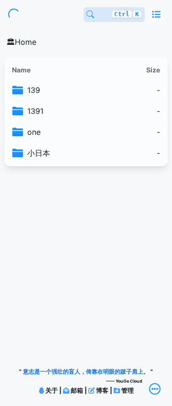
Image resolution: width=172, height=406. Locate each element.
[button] (156, 14)
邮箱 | (78, 390)
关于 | (53, 390)
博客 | (104, 390)
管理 (127, 390)
